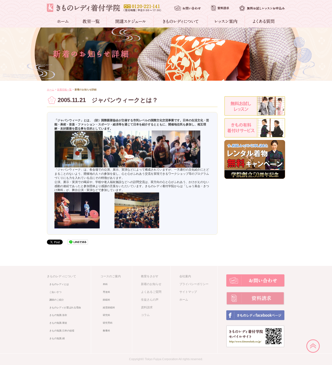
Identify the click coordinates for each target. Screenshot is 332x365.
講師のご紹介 (56, 299)
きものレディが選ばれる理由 (65, 307)
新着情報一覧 (64, 89)
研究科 (106, 315)
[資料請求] (220, 8)
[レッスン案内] (226, 21)
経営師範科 (109, 307)
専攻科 (106, 292)
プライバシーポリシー (194, 284)
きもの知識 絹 (57, 338)
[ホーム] (64, 21)
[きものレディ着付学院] (83, 8)
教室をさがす (149, 276)
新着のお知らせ (151, 284)
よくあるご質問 (151, 292)
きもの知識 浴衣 (58, 315)
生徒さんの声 (149, 299)
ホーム (50, 89)
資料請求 (147, 307)
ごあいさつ (55, 292)
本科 (105, 284)
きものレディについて (61, 276)
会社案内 (185, 276)
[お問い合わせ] (187, 7)
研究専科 (108, 323)
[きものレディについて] (181, 21)
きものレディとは (59, 284)
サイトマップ (188, 292)
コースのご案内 (110, 276)
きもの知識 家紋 (58, 323)
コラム (145, 315)
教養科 (106, 330)
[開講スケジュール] (130, 21)
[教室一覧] (91, 21)
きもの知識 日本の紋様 (61, 330)
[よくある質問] (262, 21)
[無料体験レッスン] (262, 8)
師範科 (106, 299)
